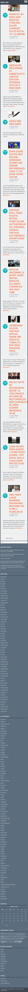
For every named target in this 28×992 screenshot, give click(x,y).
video (13, 941)
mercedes (3, 809)
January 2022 (4, 659)
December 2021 (4, 661)
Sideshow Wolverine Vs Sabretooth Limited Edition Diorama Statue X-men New (17, 77)
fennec (2, 776)
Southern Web (4, 990)
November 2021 (4, 664)
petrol (5, 939)
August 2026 (3, 576)
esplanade (3, 773)
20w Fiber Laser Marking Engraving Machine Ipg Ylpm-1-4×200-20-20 (16, 503)
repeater (3, 854)
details (2, 759)
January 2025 (4, 614)
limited (6, 938)
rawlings (3, 849)
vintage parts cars (5, 887)
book (11, 933)
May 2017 (3, 704)
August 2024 (3, 621)
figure (10, 936)
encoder (3, 769)
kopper (2, 797)
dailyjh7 (2, 966)
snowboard (3, 870)
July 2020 (3, 678)
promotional (3, 844)
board (8, 933)
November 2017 (4, 699)
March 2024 (3, 628)
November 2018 (4, 690)
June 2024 (3, 624)
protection (3, 846)
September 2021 (4, 669)
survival (2, 875)
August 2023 (3, 631)
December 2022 (4, 643)
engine (7, 936)
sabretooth (3, 858)
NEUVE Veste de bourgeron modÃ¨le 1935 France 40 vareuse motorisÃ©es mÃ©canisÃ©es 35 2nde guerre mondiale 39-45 (18, 398)
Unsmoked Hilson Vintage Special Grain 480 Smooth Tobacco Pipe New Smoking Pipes (16, 338)
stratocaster (3, 872)
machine (10, 938)
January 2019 (4, 685)
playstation (3, 837)
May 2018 (3, 695)
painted (2, 939)
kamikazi (3, 794)
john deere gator (4, 790)
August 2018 (3, 692)
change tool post (4, 745)
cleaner (17, 933)
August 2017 (3, 702)
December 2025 (4, 595)
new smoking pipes (5, 823)
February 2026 (4, 591)
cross (8, 934)
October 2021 (4, 666)
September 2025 (4, 602)
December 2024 (4, 617)
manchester (3, 802)
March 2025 (3, 610)
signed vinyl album (5, 865)
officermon (3, 958)
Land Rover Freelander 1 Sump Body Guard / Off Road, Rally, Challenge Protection (17, 455)
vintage (18, 941)
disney (18, 934)
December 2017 (4, 697)
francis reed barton (5, 780)
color (2, 934)
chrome (13, 933)
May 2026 (3, 584)
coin (20, 933)
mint (18, 938)
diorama (3, 761)
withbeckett (3, 896)
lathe (2, 938)
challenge (3, 743)
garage (14, 936)
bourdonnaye (4, 733)
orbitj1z (2, 951)
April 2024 (3, 626)
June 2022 (3, 652)
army (6, 933)
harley (22, 936)
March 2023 (3, 640)
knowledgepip (4, 961)
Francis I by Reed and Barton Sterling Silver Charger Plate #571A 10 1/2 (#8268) (17, 24)
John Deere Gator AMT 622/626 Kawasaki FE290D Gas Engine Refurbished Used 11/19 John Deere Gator (17, 164)
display (21, 934)
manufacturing (4, 804)
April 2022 (3, 654)
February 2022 (4, 657)
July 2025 (3, 605)
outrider (2, 828)
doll (24, 934)
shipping (3, 863)
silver (7, 941)
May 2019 (3, 680)
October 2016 (4, 711)
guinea (2, 783)
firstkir (2, 970)
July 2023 (3, 633)
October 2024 (4, 619)
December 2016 (4, 706)
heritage (3, 787)
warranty (3, 889)
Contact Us (3, 978)
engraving (3, 771)
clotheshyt (3, 954)
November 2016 (4, 709)
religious (3, 851)
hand (19, 936)
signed (3, 941)
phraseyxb (3, 963)
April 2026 (3, 586)
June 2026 (3, 581)
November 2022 (4, 645)
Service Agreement (5, 983)
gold (17, 936)
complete (3, 752)
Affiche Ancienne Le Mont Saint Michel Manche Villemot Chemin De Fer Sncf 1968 (16, 281)
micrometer (3, 813)
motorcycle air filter (5, 818)
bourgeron (3, 735)
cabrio (2, 740)
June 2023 (3, 635)
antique (2, 933)
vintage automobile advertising (8, 884)
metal (13, 938)
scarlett (2, 861)
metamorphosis (4, 811)
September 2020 (4, 676)
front (12, 936)
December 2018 (4, 687)
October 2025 (4, 600)
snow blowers (4, 868)
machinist (3, 799)
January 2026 (4, 593)
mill (16, 938)
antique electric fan (5, 724)
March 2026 (3, 588)
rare (13, 939)
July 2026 (3, 579)
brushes (3, 738)
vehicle (2, 879)
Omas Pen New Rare (15, 122)
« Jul (6, 925)
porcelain (3, 839)
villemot (2, 882)
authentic (3, 728)
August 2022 (3, 647)
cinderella (3, 747)
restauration (3, 856)
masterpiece (3, 806)
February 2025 (4, 612)
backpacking (3, 731)
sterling (10, 941)
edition (2, 764)
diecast (10, 934)
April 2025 (3, 607)
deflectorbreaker (5, 757)
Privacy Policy (4, 981)
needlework (3, 820)
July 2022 (3, 650)
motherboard (4, 816)
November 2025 (4, 598)
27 (14, 920)
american (3, 721)
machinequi (3, 956)
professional (4, 842)
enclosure (3, 766)
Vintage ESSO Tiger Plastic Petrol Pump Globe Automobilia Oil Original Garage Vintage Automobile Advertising (17, 224)
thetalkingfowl (4, 877)
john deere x (4, 792)
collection (3, 750)
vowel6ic (3, 968)
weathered (3, 891)
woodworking (4, 898)
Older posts (8, 538)
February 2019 (4, 683)
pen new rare (4, 832)
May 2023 (3, 638)
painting (2, 830)
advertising (3, 719)
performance (4, 835)
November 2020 (4, 673)
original (2, 825)
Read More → (14, 50)
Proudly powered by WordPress (8, 989)
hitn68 (2, 949)
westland (3, 894)
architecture (3, 726)
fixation (2, 778)
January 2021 (4, 671)
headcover (3, 785)
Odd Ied (5, 2)
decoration (3, 754)
